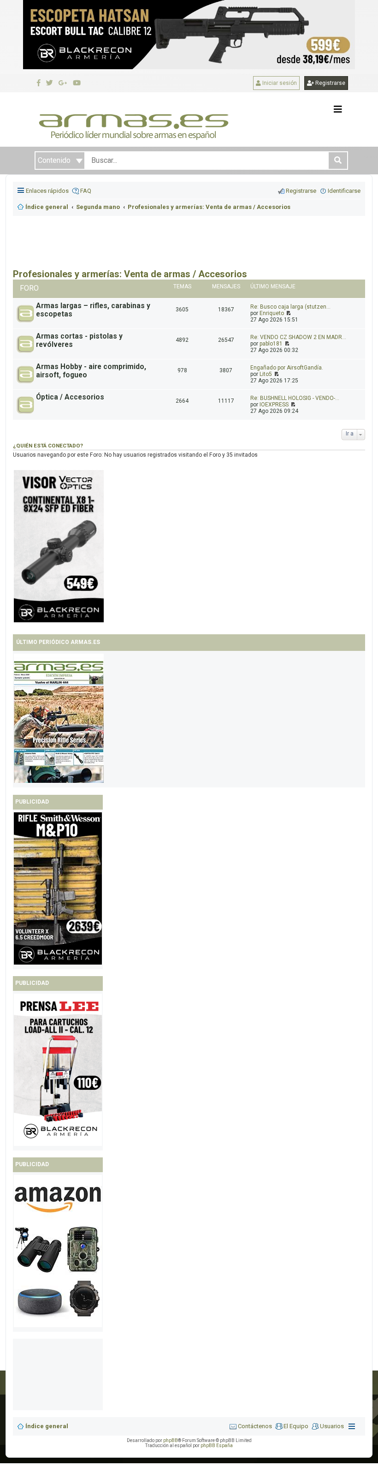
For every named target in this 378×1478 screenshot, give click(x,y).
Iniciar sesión (279, 83)
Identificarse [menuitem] (344, 190)
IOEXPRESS (274, 404)
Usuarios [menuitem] (332, 1426)
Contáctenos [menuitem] (255, 1426)
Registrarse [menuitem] (301, 190)
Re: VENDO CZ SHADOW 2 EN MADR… (298, 337)
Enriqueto (272, 313)
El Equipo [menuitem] (296, 1426)
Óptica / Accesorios (70, 397)
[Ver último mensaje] (287, 313)
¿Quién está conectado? (48, 445)
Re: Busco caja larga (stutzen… (290, 307)
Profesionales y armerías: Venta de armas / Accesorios (130, 274)
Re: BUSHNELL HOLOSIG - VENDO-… (294, 398)
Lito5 (266, 374)
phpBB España (217, 1445)
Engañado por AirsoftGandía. (286, 367)
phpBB (170, 1440)
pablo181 (271, 343)
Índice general (46, 1426)
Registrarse (329, 83)
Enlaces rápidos (47, 190)
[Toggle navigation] (338, 109)
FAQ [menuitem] (85, 190)
